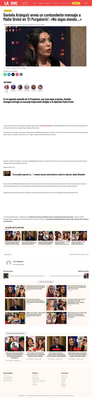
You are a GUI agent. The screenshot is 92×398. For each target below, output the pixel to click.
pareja (32, 161)
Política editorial (35, 378)
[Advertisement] (43, 114)
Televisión (55, 3)
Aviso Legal (34, 384)
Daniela (15, 184)
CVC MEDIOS (18, 262)
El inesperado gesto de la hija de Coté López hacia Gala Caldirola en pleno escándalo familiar (12, 243)
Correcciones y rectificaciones (38, 380)
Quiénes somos (35, 377)
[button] (18, 264)
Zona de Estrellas (46, 125)
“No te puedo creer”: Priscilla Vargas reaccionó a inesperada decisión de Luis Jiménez (62, 243)
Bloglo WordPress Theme (69, 395)
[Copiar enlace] (21, 74)
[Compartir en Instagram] (17, 74)
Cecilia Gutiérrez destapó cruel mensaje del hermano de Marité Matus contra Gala (76, 287)
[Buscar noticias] (86, 3)
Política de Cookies (7, 380)
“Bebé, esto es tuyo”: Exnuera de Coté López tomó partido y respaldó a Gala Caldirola (36, 314)
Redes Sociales (47, 3)
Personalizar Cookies (7, 378)
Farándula (40, 3)
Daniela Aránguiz (7, 254)
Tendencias (63, 384)
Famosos (69, 3)
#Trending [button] (75, 3)
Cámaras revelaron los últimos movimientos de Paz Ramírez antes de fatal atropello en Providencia (45, 243)
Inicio (34, 3)
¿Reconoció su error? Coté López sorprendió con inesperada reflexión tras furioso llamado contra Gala (78, 243)
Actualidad (62, 3)
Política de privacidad (7, 377)
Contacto (34, 382)
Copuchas (63, 378)
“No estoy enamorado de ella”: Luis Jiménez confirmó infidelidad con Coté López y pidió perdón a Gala (76, 301)
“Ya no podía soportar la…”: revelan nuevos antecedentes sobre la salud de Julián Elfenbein (29, 243)
